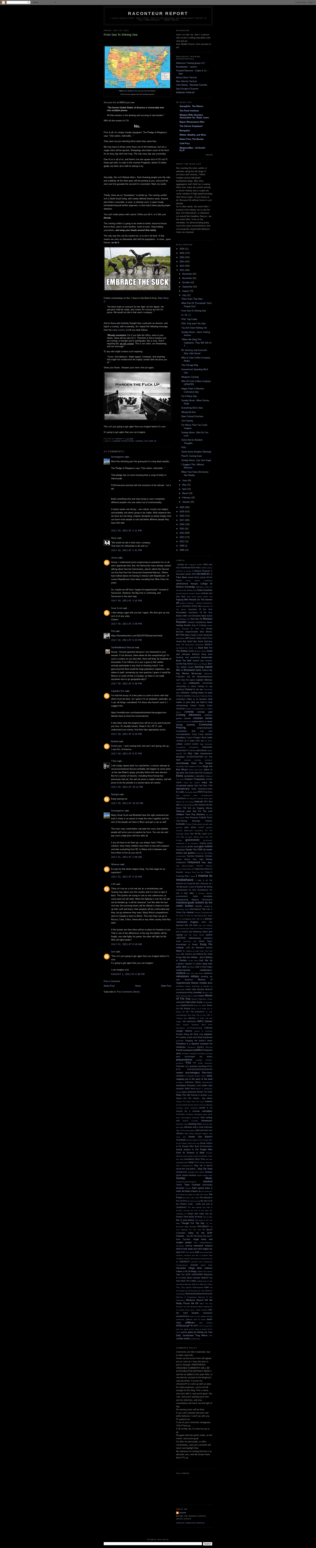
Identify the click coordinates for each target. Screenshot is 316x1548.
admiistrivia (208, 580)
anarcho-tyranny (182, 593)
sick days (179, 1127)
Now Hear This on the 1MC (199, 1015)
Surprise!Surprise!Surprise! (186, 1182)
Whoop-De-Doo (188, 412)
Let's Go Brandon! (195, 947)
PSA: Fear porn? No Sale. (193, 323)
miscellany (180, 986)
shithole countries (190, 1121)
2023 (182, 261)
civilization (180, 699)
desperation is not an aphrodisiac (191, 750)
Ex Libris (180, 792)
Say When (207, 1098)
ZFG (210, 1335)
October (186, 282)
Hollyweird (181, 862)
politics (198, 1050)
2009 (182, 545)
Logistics (180, 964)
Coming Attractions (123, 441)
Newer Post (109, 986)
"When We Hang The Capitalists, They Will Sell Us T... (196, 342)
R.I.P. (178, 1069)
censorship (207, 683)
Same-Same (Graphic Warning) (196, 451)
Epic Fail (198, 785)
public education (205, 1063)
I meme (192, 876)
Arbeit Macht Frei (204, 597)
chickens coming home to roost (196, 692)
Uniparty (194, 1265)
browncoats (206, 657)
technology (207, 1185)
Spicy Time (200, 1159)
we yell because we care (194, 1291)
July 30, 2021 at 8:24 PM (126, 734)
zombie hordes (183, 1338)
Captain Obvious (204, 680)
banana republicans (197, 622)
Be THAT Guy (197, 629)
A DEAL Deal (206, 568)
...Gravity (180, 564)
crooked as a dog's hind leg (190, 741)
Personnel (191, 1047)
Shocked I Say (181, 1124)
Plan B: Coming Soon (191, 456)
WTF (196, 1326)
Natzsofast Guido (194, 1002)
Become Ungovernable (187, 632)
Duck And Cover (196, 770)
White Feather (202, 1310)
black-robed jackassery (194, 645)
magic (209, 967)
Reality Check (200, 1076)
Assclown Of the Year (200, 609)
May (184, 485)
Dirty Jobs (193, 753)
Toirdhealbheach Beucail (122, 647)
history (209, 859)
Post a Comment (112, 981)
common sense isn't (183, 721)
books (191, 651)
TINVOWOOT (203, 1226)
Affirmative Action (203, 587)
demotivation (194, 747)
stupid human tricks (204, 1175)
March (185, 493)
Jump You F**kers (196, 928)
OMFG (200, 1021)
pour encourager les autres (194, 1056)
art (177, 602)
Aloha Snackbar (204, 590)
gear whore (190, 827)
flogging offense (204, 808)
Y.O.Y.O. (201, 1326)
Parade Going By (184, 1034)
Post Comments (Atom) (128, 992)
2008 (182, 550)
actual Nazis (193, 577)
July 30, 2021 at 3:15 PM (126, 600)
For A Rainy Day (189, 396)
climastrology (182, 705)
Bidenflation (180, 638)
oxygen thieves (184, 1031)
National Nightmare (198, 999)
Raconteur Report (158, 13)
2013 (182, 537)
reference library (193, 1082)
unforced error (196, 1262)
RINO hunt (190, 1088)
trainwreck (198, 1245)
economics (189, 776)
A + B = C (186, 315)
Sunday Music (194, 1178)
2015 (182, 528)
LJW (113, 884)
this (114, 102)
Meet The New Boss (194, 973)
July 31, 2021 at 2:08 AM (126, 857)
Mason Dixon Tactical (186, 77)
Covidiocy (180, 737)
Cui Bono (208, 741)
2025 (182, 253)
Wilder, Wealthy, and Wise (193, 135)
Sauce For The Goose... (188, 1098)
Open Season (182, 1025)
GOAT (210, 834)
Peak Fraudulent (205, 1037)
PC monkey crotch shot (186, 1037)
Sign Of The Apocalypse (185, 1130)
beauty (209, 628)
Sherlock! (195, 1118)
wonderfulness (182, 1316)
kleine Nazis (205, 941)
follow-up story (183, 811)
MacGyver (191, 967)
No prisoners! (197, 1012)
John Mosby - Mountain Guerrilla (191, 85)
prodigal (199, 1060)
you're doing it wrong (198, 1329)
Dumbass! (207, 773)
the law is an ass (193, 1201)
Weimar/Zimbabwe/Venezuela (198, 1294)
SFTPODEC (180, 1114)
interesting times (182, 909)
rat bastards (189, 1076)
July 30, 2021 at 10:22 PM (127, 803)
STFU (197, 1162)
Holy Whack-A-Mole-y (185, 866)
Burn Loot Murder (201, 664)
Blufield (114, 741)
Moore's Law (207, 992)
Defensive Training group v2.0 (190, 63)
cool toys (206, 731)
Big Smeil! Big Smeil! (193, 641)
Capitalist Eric (117, 691)
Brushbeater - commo (186, 67)
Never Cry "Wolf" (200, 1005)
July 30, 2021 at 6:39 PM (126, 683)
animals (204, 593)
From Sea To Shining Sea (193, 310)
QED (187, 1066)
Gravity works (206, 843)
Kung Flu (206, 944)
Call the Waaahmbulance (199, 676)
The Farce (204, 1194)
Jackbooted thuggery (187, 922)
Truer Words (190, 1252)
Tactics (179, 1185)
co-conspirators (197, 709)
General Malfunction (184, 830)
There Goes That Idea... (192, 299)
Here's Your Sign (193, 859)
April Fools (191, 597)
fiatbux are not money (185, 802)
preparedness (184, 1059)
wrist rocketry (205, 1323)
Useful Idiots (206, 1265)
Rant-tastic (207, 1072)
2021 (182, 270)
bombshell (180, 648)
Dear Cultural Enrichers (192, 416)
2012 (182, 541)
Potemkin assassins (189, 1053)
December (187, 274)
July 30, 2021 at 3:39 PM (126, 624)
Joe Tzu (202, 925)
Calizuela (180, 676)
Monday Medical (204, 989)
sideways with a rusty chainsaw (198, 1127)
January (186, 502)
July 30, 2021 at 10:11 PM (127, 787)
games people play (205, 824)
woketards (207, 1313)
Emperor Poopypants (195, 779)
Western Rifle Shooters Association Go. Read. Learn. (194, 116)
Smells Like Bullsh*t (200, 1136)
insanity (198, 906)
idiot (192, 893)
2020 (182, 507)
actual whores (193, 580)
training (188, 1246)
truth (197, 1252)
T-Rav (114, 761)
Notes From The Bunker (192, 139)
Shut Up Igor (207, 1124)
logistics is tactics (193, 964)
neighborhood (186, 1005)
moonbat (197, 992)
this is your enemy (185, 1220)
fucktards (180, 824)
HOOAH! (200, 866)
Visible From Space (204, 1271)
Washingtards (198, 1287)
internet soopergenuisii (203, 912)
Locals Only (193, 960)
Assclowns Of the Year (200, 612)
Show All (209, 155)
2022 (182, 266)
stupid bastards (189, 1175)
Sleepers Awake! (201, 1133)
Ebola (179, 775)
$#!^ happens (190, 565)
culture (179, 744)
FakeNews (181, 798)
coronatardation (183, 734)
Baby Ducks (206, 616)
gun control (205, 846)
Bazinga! (185, 629)
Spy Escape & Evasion (187, 88)
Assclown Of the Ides (192, 606)
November (187, 278)
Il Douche (200, 893)
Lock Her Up (205, 960)
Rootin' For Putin (204, 1092)
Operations (180, 1028)
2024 (182, 257)
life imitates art (189, 951)
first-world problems (187, 805)
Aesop (182, 1513)
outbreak (208, 1028)
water (206, 1287)
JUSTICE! (181, 938)
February (186, 497)
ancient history (194, 593)
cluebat (188, 709)
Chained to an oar (194, 689)
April (184, 489)
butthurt (205, 670)
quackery (194, 1066)
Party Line (198, 1034)
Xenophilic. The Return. (192, 106)
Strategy (208, 1172)
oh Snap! (200, 1018)
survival (207, 1181)
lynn (113, 951)
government (192, 840)
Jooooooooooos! (182, 928)
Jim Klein (193, 925)
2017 (182, 520)
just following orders (198, 932)
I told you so (205, 883)
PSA (183, 447)
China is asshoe (183, 696)
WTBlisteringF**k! (184, 1325)
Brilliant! (195, 654)
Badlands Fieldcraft (185, 92)
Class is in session (197, 699)
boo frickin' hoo (191, 648)
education (200, 776)
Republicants (207, 1082)
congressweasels (204, 728)
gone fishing (193, 837)
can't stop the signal (185, 680)
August (186, 291)
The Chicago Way (189, 365)
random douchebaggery (188, 1072)
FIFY (206, 802)
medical (180, 973)
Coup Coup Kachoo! (202, 734)
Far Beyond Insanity (195, 798)
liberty (179, 951)
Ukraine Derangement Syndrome (196, 1259)
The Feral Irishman (189, 110)
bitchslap (208, 641)
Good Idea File (206, 837)
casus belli (181, 683)
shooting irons (195, 1124)
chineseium (195, 696)
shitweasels (206, 1120)
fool (194, 811)
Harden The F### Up (145, 441)
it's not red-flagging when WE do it (190, 919)
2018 (182, 516)
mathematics (206, 970)
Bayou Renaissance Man (192, 122)
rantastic (180, 1076)
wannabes (180, 1284)
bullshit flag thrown (184, 664)
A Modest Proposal (201, 571)
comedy (189, 711)
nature (209, 999)
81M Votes (195, 568)
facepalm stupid (191, 792)
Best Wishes (206, 632)
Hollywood (193, 862)
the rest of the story (200, 1210)
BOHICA (208, 644)
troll (183, 1252)
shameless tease (200, 1114)
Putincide (180, 1066)
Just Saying (187, 420)
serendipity (207, 1111)
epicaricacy (182, 788)
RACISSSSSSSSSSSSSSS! (199, 1069)
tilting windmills (190, 1227)
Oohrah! (208, 1021)
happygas (180, 850)
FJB (184, 808)
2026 (182, 249)
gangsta (179, 827)
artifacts (183, 603)
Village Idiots (195, 1268)
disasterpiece (206, 753)
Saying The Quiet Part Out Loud (190, 1101)
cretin (209, 737)
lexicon (209, 947)
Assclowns (181, 612)
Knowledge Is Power (187, 944)
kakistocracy (195, 938)
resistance (181, 1085)
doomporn (208, 760)
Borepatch (185, 130)
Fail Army (208, 792)
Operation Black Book (202, 1025)
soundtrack (189, 1159)
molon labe (191, 989)
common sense (202, 718)
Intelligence (208, 906)
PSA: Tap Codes (189, 319)
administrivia (182, 583)
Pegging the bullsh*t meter (198, 1041)
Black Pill (180, 645)
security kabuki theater (184, 1105)
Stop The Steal (205, 1169)
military (195, 976)
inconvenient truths (187, 896)
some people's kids (190, 1156)
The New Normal (194, 1207)
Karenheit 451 (190, 941)
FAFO (200, 792)
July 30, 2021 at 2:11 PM (126, 530)
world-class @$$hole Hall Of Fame (190, 1319)
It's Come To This (183, 916)
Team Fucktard (192, 1184)
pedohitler (180, 1041)
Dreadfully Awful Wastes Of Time (189, 766)
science (208, 1101)
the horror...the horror (191, 1198)
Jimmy (114, 557)
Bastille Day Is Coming (195, 625)
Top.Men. (187, 1239)
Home (138, 986)
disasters (180, 757)
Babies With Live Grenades (188, 616)
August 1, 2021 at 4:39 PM (128, 974)
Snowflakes (181, 1140)
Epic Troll (207, 785)
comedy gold (204, 712)
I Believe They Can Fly (193, 872)
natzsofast (180, 1002)
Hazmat (190, 856)
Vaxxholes (181, 1268)
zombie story (195, 1339)
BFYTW (180, 635)
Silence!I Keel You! (203, 1130)
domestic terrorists (192, 760)
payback (208, 1034)
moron (201, 995)
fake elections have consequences (194, 795)
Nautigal (115, 794)
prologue (209, 1060)
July (184, 295)
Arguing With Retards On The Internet (194, 599)
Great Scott (116, 608)
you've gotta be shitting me (194, 1332)
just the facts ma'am (194, 935)
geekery (209, 827)
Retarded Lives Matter (197, 1085)
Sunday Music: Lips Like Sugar (196, 460)
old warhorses (189, 1021)
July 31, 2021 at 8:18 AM (126, 944)
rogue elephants (189, 1092)
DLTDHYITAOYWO (194, 757)
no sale (209, 1012)
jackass (208, 919)
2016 (182, 524)
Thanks (188, 1188)
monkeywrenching (184, 992)
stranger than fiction (196, 1172)
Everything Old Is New (192, 408)
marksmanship (183, 970)
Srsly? (191, 1162)
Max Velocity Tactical (186, 81)
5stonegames (117, 457)
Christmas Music (206, 696)
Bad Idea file (196, 619)
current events (191, 744)
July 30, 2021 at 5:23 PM (126, 640)
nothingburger (181, 1015)
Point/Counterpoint (185, 1050)
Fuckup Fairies (191, 824)
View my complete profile (190, 1523)
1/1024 (199, 565)
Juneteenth (208, 928)
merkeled (208, 973)
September (187, 286)
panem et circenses (203, 1031)
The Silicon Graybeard (191, 126)
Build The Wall (183, 660)
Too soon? (207, 1236)
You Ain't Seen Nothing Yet (194, 328)
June (184, 480)
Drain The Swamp (201, 763)
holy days (207, 862)
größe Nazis (193, 846)
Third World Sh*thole (192, 1217)
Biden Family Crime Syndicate (198, 635)
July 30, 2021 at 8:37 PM (126, 753)
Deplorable (207, 747)
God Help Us (181, 837)
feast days (208, 798)
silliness (179, 1133)
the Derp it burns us (191, 1191)
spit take (209, 1159)
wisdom (195, 1313)
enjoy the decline (192, 782)
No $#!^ (186, 1012)
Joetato (209, 925)
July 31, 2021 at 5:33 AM (126, 876)
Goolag (179, 840)
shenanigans (186, 1118)
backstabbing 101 (183, 619)
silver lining (188, 1133)
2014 (182, 533)
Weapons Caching (190, 377)
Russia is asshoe (199, 1095)
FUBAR (202, 817)
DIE (185, 754)
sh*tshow (189, 1114)
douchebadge (182, 763)
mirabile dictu (205, 983)
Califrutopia (208, 673)
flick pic (191, 808)
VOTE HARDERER (194, 1274)
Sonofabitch (203, 1156)
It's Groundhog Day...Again (201, 916)
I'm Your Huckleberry (198, 890)
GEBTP (201, 827)
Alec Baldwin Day (190, 590)
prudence (179, 1063)
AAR (194, 574)
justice (209, 935)
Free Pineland (191, 817)
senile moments (191, 1108)
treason (208, 1245)
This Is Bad (207, 1217)
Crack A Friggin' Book (196, 737)
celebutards (194, 683)
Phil (113, 631)
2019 (182, 511)
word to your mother (198, 1316)
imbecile (209, 893)
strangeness (181, 1172)
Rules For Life (183, 1095)
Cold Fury (185, 143)
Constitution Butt (185, 731)
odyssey (192, 1018)
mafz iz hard (200, 967)
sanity (210, 1095)
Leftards (180, 947)
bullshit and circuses (202, 661)
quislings (203, 1066)
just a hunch (182, 932)
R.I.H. (209, 1066)
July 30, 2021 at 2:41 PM (126, 550)
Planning (209, 1047)
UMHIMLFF (184, 1262)
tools (178, 1239)
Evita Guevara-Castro (202, 789)
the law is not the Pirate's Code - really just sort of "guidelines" (194, 1204)
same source (118, 330)
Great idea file (181, 847)
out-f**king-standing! (194, 1028)
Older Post (166, 986)
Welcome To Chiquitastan (186, 1297)
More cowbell (193, 996)
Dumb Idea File (196, 773)
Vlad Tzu (180, 1274)
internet (190, 912)
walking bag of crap (204, 1281)
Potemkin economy (205, 1053)
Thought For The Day (193, 1223)
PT (194, 1063)
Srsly (186, 1162)
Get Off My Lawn (198, 834)
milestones (182, 976)
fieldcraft (199, 801)
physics (200, 1047)
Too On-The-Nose (194, 1236)
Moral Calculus (181, 996)
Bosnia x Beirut (201, 651)
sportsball (179, 1162)
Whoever (115, 864)
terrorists (180, 1188)
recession (179, 1082)
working (209, 1316)
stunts (178, 1175)
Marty (114, 538)
